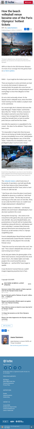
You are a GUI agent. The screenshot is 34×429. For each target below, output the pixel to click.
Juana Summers (12, 28)
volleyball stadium (10, 181)
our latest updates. (9, 71)
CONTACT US (6, 402)
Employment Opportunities (10, 406)
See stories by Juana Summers (19, 345)
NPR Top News (7, 325)
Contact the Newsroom (9, 408)
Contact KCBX (6, 405)
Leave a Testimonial (8, 410)
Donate (29, 2)
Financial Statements (8, 383)
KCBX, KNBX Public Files (9, 381)
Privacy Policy (6, 385)
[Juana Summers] (5, 339)
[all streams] (32, 427)
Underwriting (6, 397)
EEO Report (6, 379)
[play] (2, 427)
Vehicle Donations (7, 395)
